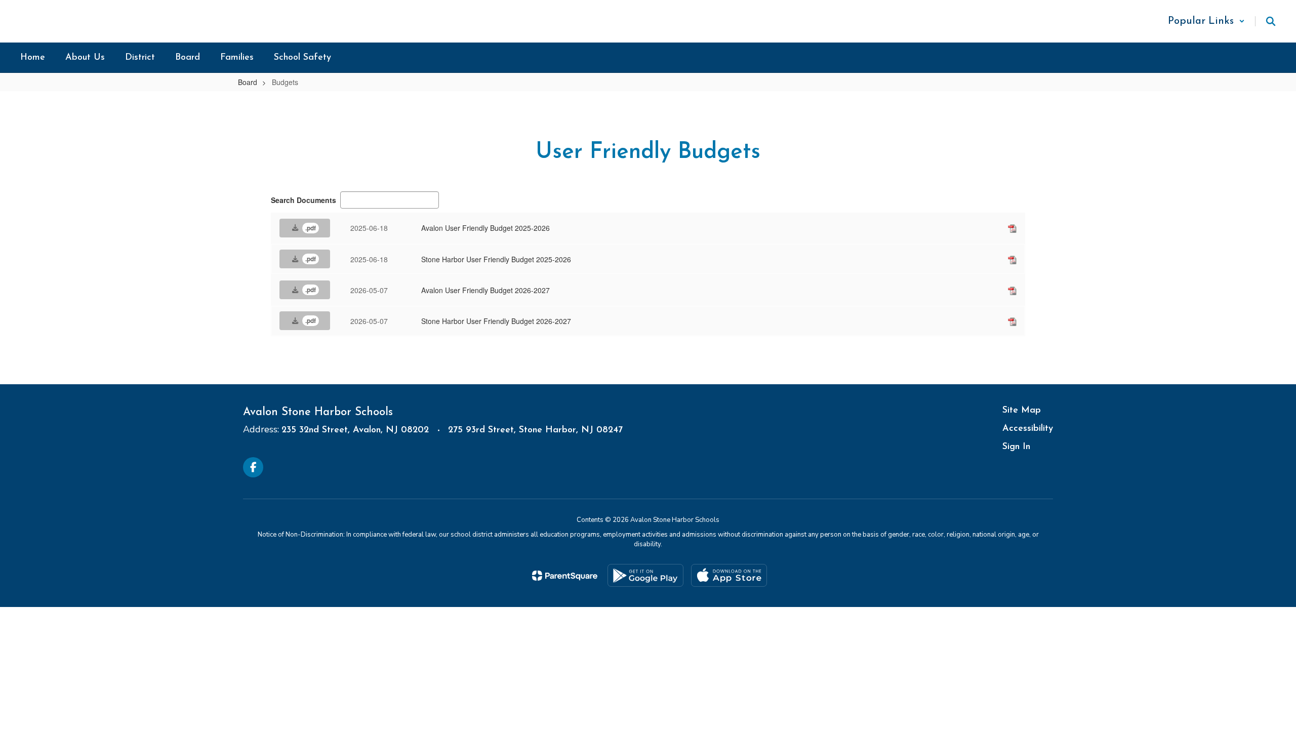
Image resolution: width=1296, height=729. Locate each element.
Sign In (1016, 447)
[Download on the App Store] (729, 575)
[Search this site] (1271, 21)
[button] (1206, 21)
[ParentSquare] (565, 575)
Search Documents (303, 200)
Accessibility (1027, 428)
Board (247, 82)
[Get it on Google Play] (645, 575)
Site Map (1021, 410)
